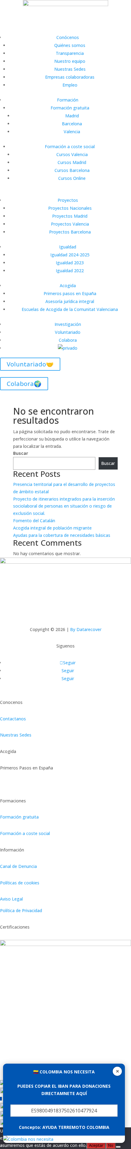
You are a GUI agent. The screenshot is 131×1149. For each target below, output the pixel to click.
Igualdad (67, 247)
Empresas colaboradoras (69, 77)
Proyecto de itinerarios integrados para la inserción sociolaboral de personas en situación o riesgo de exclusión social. (64, 506)
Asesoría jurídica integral (69, 301)
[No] (118, 1147)
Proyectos (68, 200)
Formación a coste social (70, 146)
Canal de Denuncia (18, 866)
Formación (67, 100)
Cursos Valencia (72, 154)
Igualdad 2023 (70, 263)
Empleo (69, 85)
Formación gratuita (70, 108)
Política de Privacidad (21, 910)
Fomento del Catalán (34, 520)
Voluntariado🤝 (30, 364)
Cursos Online (72, 178)
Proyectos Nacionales (70, 208)
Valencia (72, 131)
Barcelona (72, 124)
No (110, 1145)
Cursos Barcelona (72, 170)
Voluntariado (67, 332)
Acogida (68, 285)
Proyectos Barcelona (70, 232)
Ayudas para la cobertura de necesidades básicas (61, 535)
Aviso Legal (11, 899)
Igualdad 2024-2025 (70, 255)
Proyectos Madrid (69, 216)
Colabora (68, 340)
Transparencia (70, 53)
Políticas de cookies (19, 883)
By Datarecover (85, 629)
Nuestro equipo (69, 61)
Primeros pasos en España (70, 293)
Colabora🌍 (24, 384)
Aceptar (96, 1145)
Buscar (20, 453)
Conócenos (67, 37)
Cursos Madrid (72, 162)
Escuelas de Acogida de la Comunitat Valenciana (70, 309)
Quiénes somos (69, 45)
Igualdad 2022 (70, 270)
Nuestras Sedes (70, 69)
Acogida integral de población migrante (52, 528)
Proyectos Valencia (70, 224)
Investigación (68, 324)
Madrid (72, 116)
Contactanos (13, 719)
